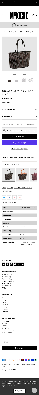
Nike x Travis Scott (9, 330)
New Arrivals (19, 2)
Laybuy (5, 309)
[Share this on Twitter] (4, 197)
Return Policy (7, 279)
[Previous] (14, 74)
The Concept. (7, 274)
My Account (6, 298)
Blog (4, 300)
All (11, 32)
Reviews (5, 305)
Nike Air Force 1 (7, 333)
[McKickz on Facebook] (7, 264)
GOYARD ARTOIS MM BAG (23, 188)
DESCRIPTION (8, 109)
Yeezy (4, 326)
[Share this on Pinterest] (14, 197)
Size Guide (6, 102)
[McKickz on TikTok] (19, 264)
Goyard (23, 227)
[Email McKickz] (3, 264)
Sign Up (19, 348)
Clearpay (5, 311)
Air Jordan (6, 323)
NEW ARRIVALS (7, 191)
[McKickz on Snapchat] (15, 264)
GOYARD (10, 188)
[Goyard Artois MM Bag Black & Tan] (22, 180)
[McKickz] (19, 15)
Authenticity (6, 277)
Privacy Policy (7, 283)
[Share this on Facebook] (9, 197)
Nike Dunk (5, 321)
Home (6, 32)
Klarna (4, 307)
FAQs (4, 288)
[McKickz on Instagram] (11, 264)
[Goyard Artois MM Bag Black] (8, 180)
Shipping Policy (8, 281)
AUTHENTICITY (9, 116)
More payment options (19, 149)
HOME (4, 188)
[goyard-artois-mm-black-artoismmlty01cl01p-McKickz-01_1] (19, 54)
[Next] (24, 74)
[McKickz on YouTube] (22, 264)
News (4, 302)
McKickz (9, 364)
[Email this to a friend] (20, 197)
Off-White (5, 328)
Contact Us (6, 286)
